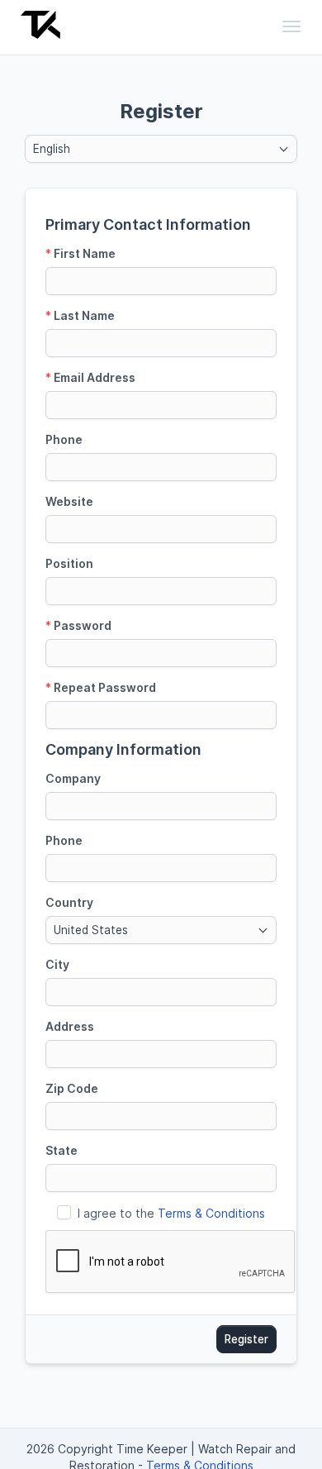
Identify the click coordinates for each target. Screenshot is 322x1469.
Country (69, 902)
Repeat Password (100, 687)
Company (73, 778)
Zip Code (71, 1088)
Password (78, 625)
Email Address (90, 377)
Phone (64, 439)
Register (246, 1339)
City (57, 964)
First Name (80, 253)
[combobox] (161, 149)
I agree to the (171, 1213)
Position (69, 563)
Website (69, 501)
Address (69, 1026)
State (61, 1150)
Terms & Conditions (211, 1213)
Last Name (80, 315)
